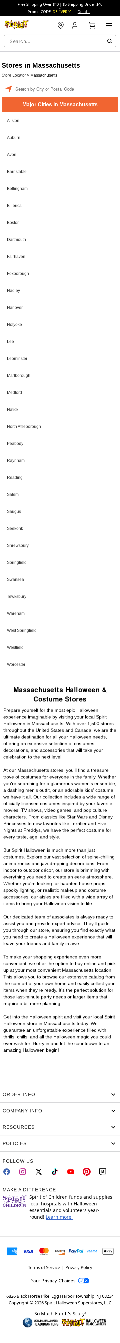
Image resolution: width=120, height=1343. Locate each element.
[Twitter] (39, 1171)
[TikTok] (55, 1171)
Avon (11, 154)
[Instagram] (23, 1171)
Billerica (14, 205)
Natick (12, 409)
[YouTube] (71, 1171)
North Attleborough (24, 426)
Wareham (16, 613)
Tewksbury (16, 596)
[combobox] (60, 41)
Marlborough (18, 375)
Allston (13, 120)
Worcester (16, 664)
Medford (14, 392)
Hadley (13, 290)
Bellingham (17, 188)
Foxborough (18, 273)
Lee (10, 341)
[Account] (75, 25)
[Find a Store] (60, 25)
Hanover (15, 307)
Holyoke (14, 324)
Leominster (17, 358)
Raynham (16, 460)
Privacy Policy (78, 1267)
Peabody (15, 443)
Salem (13, 494)
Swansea (15, 579)
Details (84, 12)
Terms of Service (44, 1267)
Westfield (15, 647)
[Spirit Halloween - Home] (16, 25)
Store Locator (14, 75)
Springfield (17, 562)
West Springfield (22, 630)
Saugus (14, 511)
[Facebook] (7, 1171)
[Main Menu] (109, 25)
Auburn (13, 137)
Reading (15, 477)
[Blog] (103, 1171)
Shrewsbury (18, 545)
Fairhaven (16, 256)
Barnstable (17, 171)
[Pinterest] (87, 1171)
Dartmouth (16, 239)
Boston (13, 222)
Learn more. (59, 1217)
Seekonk (15, 528)
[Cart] (92, 25)
